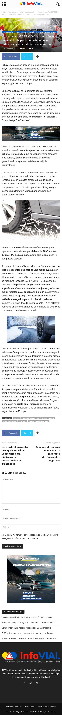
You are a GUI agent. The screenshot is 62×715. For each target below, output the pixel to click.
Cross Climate (48, 418)
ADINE (16, 418)
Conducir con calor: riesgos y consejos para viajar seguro (26, 628)
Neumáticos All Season (38, 421)
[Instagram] (31, 683)
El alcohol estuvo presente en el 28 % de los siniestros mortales (29, 638)
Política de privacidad (47, 706)
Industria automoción (27, 12)
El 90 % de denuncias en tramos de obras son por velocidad (28, 633)
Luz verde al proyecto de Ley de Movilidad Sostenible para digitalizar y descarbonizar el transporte (15, 455)
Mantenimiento (9, 421)
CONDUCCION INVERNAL (30, 418)
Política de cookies (13, 706)
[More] (37, 56)
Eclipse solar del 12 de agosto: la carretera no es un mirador (28, 623)
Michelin (22, 421)
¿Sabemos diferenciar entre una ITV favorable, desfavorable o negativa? (47, 453)
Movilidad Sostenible (47, 32)
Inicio (4, 12)
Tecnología (12, 12)
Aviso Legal (29, 706)
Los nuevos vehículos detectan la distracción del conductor (27, 617)
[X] (38, 683)
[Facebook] (25, 683)
